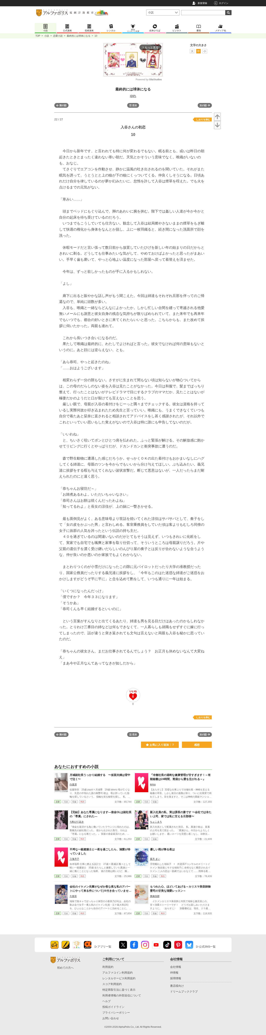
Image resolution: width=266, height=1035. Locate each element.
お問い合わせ (110, 1018)
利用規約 (107, 966)
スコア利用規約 (112, 984)
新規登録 (202, 3)
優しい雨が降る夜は (162, 849)
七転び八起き (77, 821)
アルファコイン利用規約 (117, 972)
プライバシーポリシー (116, 1012)
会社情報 (175, 966)
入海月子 (74, 859)
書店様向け (177, 985)
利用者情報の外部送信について (121, 995)
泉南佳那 (154, 896)
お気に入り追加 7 (162, 744)
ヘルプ (106, 1001)
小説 (46, 35)
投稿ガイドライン (113, 1006)
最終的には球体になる (78, 35)
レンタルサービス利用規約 (118, 978)
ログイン (223, 3)
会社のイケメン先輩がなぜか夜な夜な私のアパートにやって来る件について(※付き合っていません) (100, 890)
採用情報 (175, 978)
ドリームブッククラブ (184, 991)
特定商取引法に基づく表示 (118, 989)
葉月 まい (155, 859)
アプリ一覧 (104, 946)
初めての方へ (65, 967)
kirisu (153, 784)
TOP (37, 35)
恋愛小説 (58, 35)
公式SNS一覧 (207, 946)
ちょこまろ (156, 821)
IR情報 (174, 972)
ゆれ (133, 95)
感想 (197, 744)
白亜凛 (73, 784)
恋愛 (58, 802)
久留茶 (73, 896)
